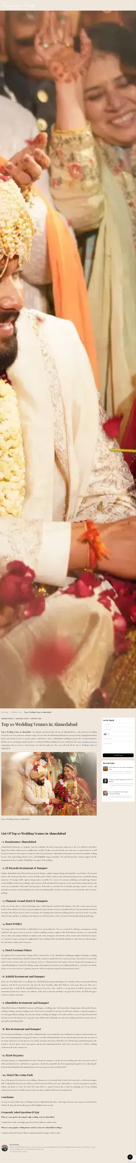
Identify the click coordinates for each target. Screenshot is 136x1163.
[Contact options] (130, 1157)
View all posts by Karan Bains (18, 1152)
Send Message (118, 755)
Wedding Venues (16, 712)
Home (6, 712)
